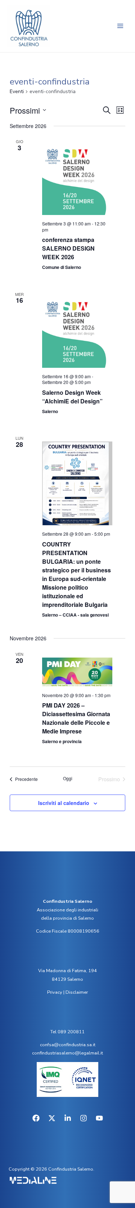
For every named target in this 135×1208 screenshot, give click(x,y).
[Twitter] (51, 1118)
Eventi (17, 91)
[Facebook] (36, 1118)
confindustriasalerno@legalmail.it (67, 1053)
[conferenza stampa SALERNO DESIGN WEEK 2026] (77, 180)
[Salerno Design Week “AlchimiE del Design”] (77, 333)
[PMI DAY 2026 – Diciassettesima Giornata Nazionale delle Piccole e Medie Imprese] (77, 672)
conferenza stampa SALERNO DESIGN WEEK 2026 (68, 248)
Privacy (54, 992)
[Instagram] (83, 1118)
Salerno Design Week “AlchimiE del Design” (72, 396)
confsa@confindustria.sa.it (67, 1045)
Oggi (67, 778)
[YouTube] (99, 1118)
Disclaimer (77, 992)
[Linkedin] (67, 1118)
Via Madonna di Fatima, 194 (67, 970)
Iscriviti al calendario (63, 802)
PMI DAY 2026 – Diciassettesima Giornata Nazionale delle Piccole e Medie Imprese (76, 718)
